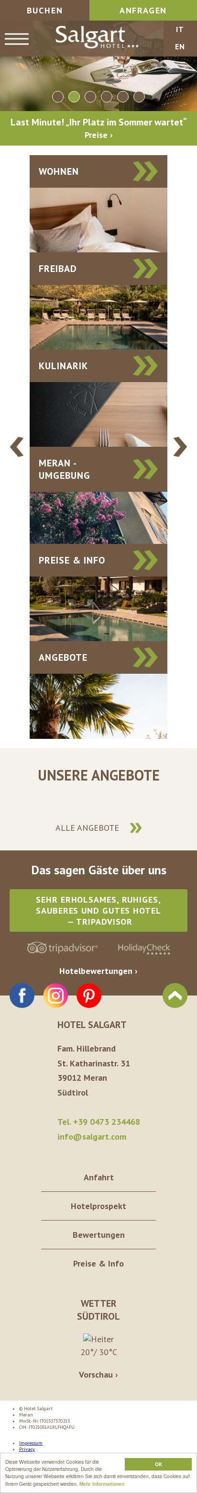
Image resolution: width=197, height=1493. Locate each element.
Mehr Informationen (101, 1484)
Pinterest (89, 995)
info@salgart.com (91, 1136)
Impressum (31, 1443)
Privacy (27, 1449)
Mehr (98, 203)
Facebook (22, 995)
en (180, 46)
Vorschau (96, 1374)
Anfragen (143, 10)
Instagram (55, 995)
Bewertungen (99, 1234)
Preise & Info (98, 1263)
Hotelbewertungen (95, 970)
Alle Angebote (87, 827)
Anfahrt (99, 1177)
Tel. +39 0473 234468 (98, 1121)
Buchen (45, 10)
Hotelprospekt (98, 1205)
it (180, 29)
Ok (158, 1464)
